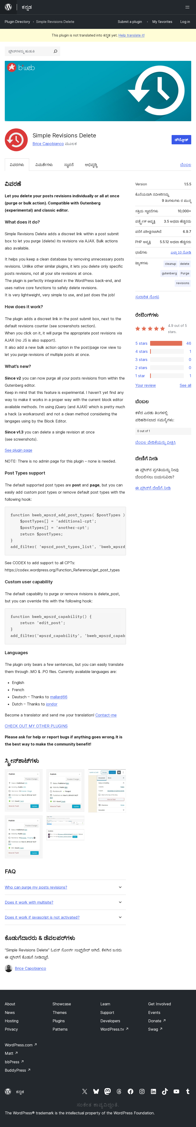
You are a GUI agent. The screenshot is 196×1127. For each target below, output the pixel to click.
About (10, 1004)
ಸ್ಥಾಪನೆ (69, 164)
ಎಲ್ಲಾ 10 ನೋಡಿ (181, 252)
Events (154, 1012)
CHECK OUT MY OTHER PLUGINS (36, 726)
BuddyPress (18, 1070)
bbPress (14, 1061)
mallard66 (58, 696)
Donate (157, 1020)
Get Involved (159, 1004)
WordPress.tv (114, 1029)
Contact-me (106, 715)
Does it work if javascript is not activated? (42, 917)
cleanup (170, 264)
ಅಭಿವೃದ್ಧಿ (91, 164)
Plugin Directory (17, 22)
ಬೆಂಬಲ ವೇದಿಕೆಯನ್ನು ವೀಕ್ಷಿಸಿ (155, 442)
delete (184, 264)
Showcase (62, 1004)
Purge (185, 273)
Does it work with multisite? (29, 902)
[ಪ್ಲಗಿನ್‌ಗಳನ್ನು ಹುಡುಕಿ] (55, 51)
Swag (155, 1029)
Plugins (59, 1020)
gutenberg (169, 273)
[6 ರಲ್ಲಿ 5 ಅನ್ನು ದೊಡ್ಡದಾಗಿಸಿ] (78, 835)
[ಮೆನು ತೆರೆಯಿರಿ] (188, 7)
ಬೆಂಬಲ (185, 164)
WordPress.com (21, 1045)
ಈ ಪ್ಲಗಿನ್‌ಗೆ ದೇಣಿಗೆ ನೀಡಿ (153, 487)
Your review (145, 385)
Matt (11, 1053)
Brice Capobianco (48, 143)
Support (107, 1012)
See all (185, 385)
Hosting (11, 1020)
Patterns (60, 1029)
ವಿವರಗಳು (17, 164)
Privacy (11, 1029)
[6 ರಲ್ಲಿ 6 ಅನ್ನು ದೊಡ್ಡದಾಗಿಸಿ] (119, 775)
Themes (60, 1012)
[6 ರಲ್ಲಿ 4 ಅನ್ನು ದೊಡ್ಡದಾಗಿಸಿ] (78, 822)
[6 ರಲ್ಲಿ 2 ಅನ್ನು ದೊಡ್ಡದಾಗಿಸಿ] (36, 821)
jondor (51, 704)
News (10, 1012)
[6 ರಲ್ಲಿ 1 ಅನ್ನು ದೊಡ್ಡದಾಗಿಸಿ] (36, 775)
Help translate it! (132, 35)
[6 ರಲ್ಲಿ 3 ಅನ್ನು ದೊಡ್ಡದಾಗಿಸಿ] (78, 775)
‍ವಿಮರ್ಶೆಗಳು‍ (44, 164)
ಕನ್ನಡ (20, 1091)
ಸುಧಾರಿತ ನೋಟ (147, 296)
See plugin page (18, 450)
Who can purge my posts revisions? (36, 887)
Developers (110, 1020)
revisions (182, 283)
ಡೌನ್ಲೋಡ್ (181, 140)
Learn (105, 1004)
